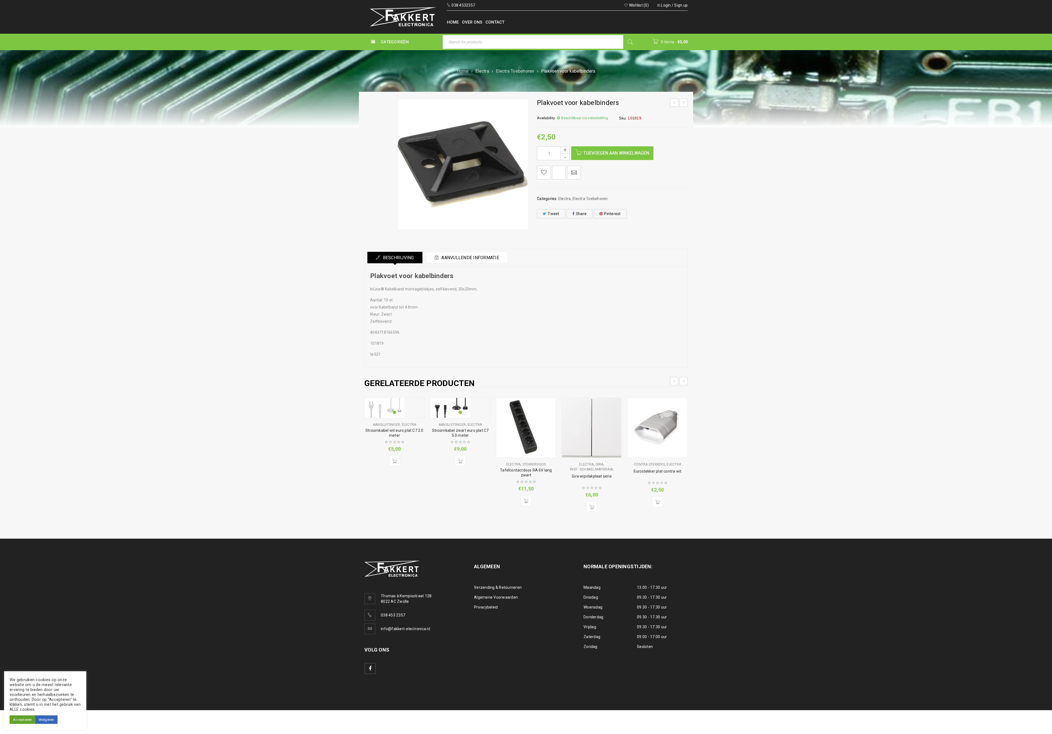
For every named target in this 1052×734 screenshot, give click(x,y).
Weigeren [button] (46, 720)
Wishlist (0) (638, 5)
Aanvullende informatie (469, 257)
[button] (394, 460)
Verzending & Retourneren (498, 587)
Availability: (546, 118)
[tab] (394, 257)
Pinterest (612, 214)
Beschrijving (398, 257)
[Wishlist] (544, 172)
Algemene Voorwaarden (496, 597)
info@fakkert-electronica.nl (405, 629)
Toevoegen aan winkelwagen (616, 153)
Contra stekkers (649, 464)
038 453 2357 (393, 615)
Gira (600, 464)
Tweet (553, 214)
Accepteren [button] (22, 720)
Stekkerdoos (534, 464)
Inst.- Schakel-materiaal (592, 469)
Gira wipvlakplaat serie (592, 476)
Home (462, 71)
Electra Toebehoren (515, 71)
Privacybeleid (486, 607)
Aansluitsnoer (386, 425)
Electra (482, 71)
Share (581, 214)
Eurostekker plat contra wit (657, 471)
